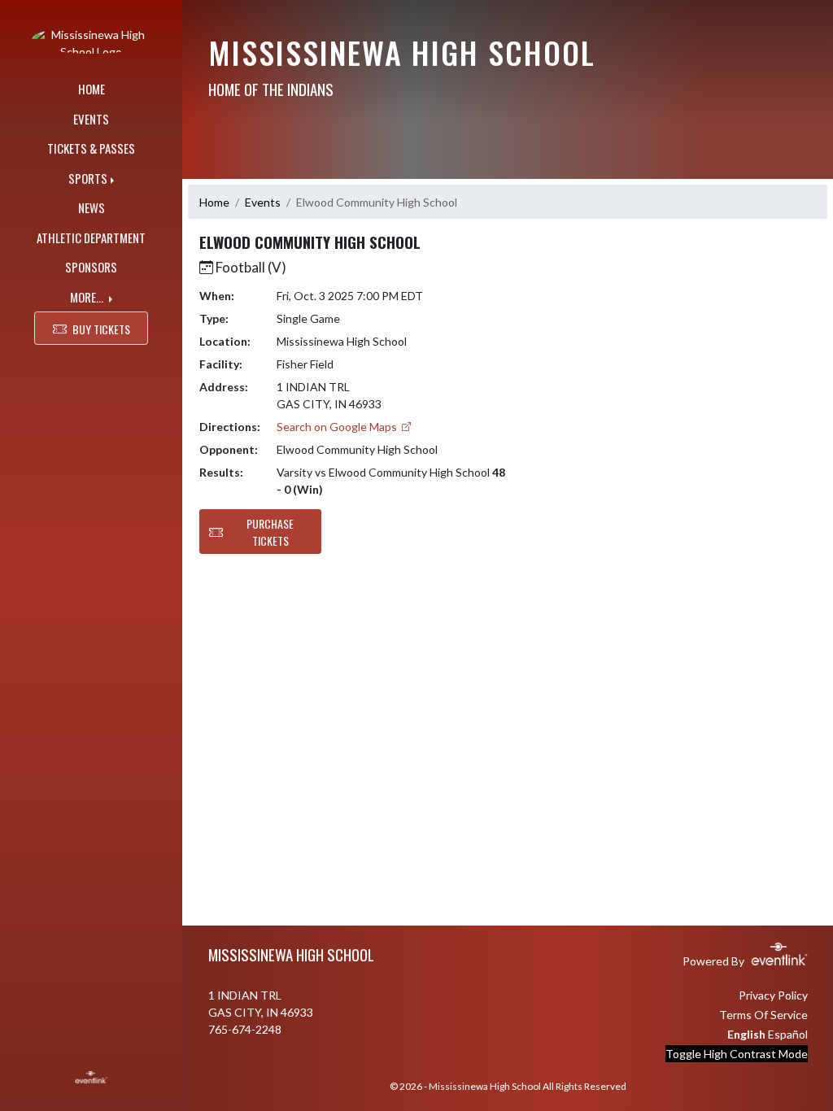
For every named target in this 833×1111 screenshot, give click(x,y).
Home (214, 202)
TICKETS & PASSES (91, 148)
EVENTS (91, 119)
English (746, 1034)
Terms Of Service (763, 1015)
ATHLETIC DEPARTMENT (91, 237)
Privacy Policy (773, 995)
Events (263, 202)
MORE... (88, 297)
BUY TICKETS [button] (101, 329)
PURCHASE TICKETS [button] (270, 532)
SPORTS (87, 178)
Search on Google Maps (338, 427)
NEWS (91, 207)
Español (788, 1034)
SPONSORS (91, 267)
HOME (91, 89)
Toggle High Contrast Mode (736, 1054)
